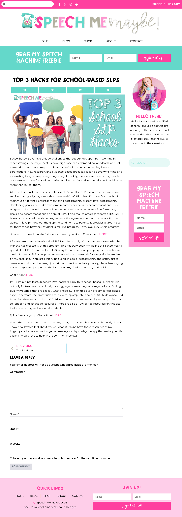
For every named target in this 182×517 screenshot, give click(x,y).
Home (44, 41)
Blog (66, 41)
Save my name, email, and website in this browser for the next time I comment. (63, 458)
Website (15, 443)
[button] (24, 90)
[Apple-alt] (76, 4)
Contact (136, 41)
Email (14, 429)
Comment (17, 372)
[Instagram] (71, 4)
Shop (88, 41)
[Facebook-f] (59, 4)
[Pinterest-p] (65, 4)
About (111, 41)
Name (14, 414)
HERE (103, 234)
